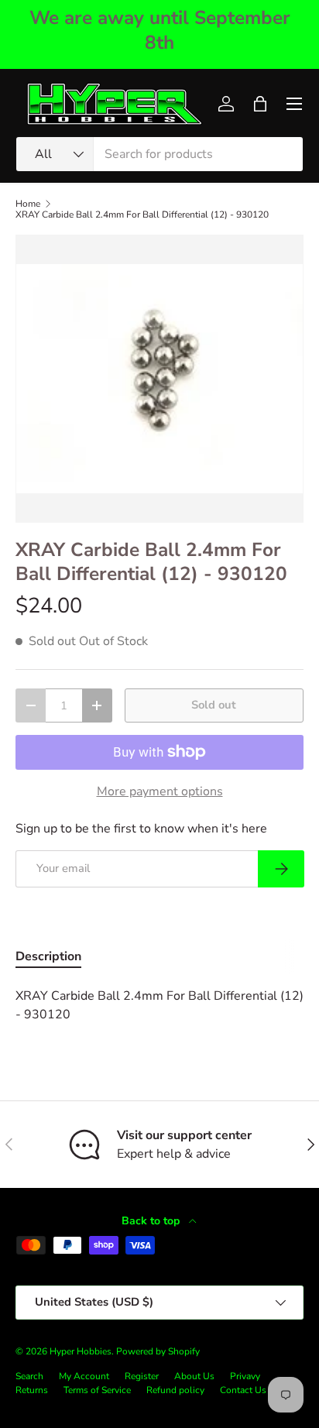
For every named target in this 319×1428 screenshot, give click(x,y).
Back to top (152, 1220)
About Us (194, 1376)
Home (27, 203)
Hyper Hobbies (80, 1351)
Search (29, 1376)
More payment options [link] (160, 791)
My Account (84, 1376)
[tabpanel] (159, 1005)
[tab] (48, 956)
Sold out (213, 704)
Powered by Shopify (158, 1351)
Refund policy (175, 1390)
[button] (260, 104)
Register (142, 1376)
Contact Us (243, 1390)
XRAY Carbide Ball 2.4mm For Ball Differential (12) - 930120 (142, 214)
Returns (31, 1390)
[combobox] (159, 154)
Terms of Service (97, 1390)
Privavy (245, 1376)
